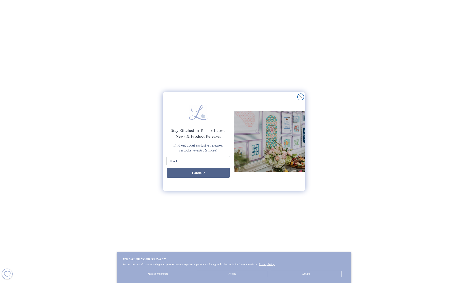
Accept (232, 273)
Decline (306, 273)
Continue (198, 172)
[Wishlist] (7, 274)
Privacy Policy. (267, 264)
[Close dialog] (300, 97)
